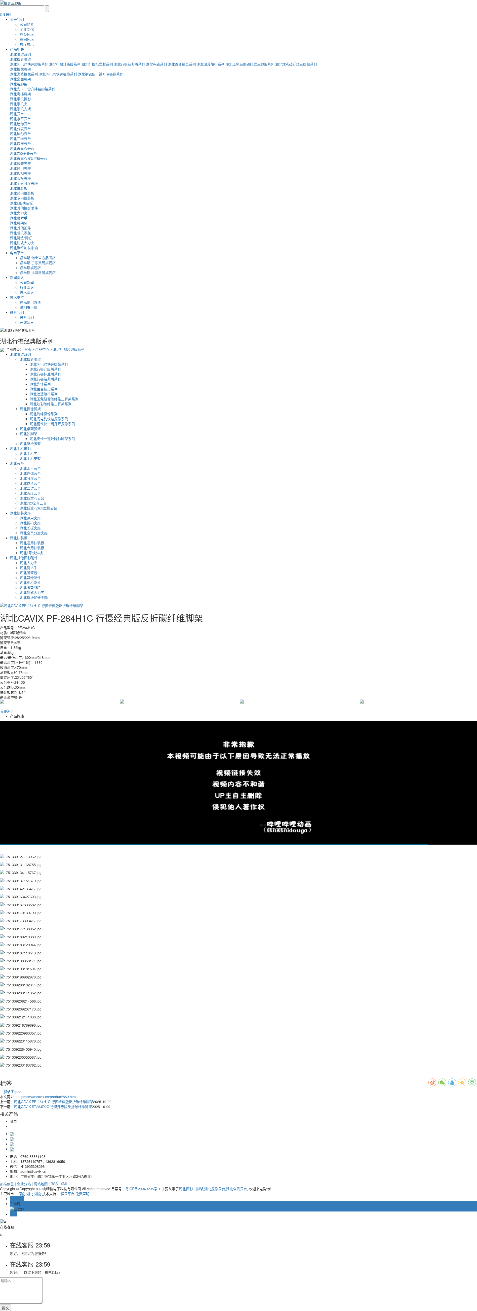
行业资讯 (27, 287)
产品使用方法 (30, 302)
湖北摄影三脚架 (191, 1188)
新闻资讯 (17, 277)
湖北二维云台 (20, 138)
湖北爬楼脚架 (20, 93)
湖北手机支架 (20, 108)
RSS (54, 1183)
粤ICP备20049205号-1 (142, 1188)
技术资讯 (27, 292)
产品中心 (42, 349)
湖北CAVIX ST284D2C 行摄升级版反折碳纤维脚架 (53, 1106)
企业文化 (27, 29)
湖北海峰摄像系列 (24, 73)
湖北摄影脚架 (20, 59)
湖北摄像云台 (214, 1188)
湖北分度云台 (20, 128)
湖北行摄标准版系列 (97, 64)
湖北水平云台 (20, 118)
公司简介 (27, 24)
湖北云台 (17, 113)
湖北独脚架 (18, 83)
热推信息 (7, 1183)
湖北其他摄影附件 (24, 207)
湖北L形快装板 (21, 203)
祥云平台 (68, 1193)
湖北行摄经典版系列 (129, 64)
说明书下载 (28, 307)
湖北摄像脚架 (20, 69)
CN (2, 14)
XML (64, 1183)
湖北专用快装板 (22, 198)
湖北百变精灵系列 (182, 64)
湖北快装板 (18, 188)
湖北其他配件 (20, 227)
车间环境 (27, 39)
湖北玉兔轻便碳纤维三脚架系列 (250, 64)
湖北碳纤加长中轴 (24, 247)
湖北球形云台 (20, 133)
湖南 (37, 1193)
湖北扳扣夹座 (20, 173)
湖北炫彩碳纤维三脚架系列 (296, 64)
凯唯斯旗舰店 (30, 267)
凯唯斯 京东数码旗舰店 (38, 262)
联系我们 (17, 312)
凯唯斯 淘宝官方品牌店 (38, 257)
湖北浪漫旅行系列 (211, 64)
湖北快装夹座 (20, 163)
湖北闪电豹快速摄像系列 (58, 73)
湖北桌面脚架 (20, 78)
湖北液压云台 (20, 143)
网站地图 (41, 1183)
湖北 (29, 1193)
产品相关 (17, 49)
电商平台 (17, 252)
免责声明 (82, 1193)
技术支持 (17, 297)
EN (8, 14)
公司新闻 (27, 282)
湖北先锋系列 (156, 64)
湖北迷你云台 (20, 123)
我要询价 (7, 710)
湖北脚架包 (18, 222)
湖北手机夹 (18, 103)
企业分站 (24, 1183)
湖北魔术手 (18, 217)
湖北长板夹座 (20, 178)
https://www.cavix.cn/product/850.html (47, 1096)
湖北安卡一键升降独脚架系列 (32, 88)
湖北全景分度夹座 (24, 183)
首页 (27, 349)
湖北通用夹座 (20, 168)
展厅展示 (27, 44)
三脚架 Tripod (10, 1091)
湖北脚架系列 (20, 54)
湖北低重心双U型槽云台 (28, 158)
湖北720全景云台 (23, 153)
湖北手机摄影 (20, 98)
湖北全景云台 (236, 1188)
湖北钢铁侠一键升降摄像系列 (100, 73)
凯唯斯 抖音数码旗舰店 (38, 272)
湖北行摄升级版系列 (64, 64)
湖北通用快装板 (22, 193)
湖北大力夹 (18, 212)
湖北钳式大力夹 (22, 242)
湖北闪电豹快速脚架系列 (29, 64)
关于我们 (17, 19)
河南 (21, 1193)
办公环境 (27, 34)
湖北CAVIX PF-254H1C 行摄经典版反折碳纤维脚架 (53, 1101)
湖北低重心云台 (22, 148)
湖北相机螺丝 (20, 232)
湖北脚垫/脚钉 (21, 237)
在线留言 (27, 322)
